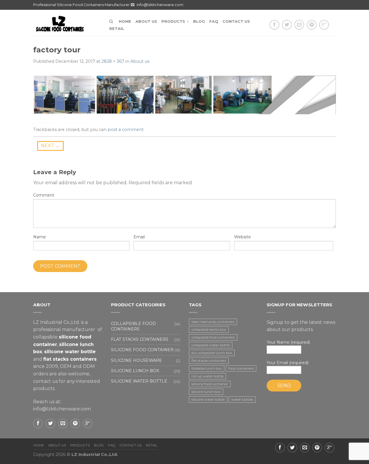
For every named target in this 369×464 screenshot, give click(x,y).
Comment (43, 195)
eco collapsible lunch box (211, 353)
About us (146, 21)
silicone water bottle (208, 399)
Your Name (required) (288, 342)
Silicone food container (142, 349)
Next (50, 145)
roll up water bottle (207, 376)
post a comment (126, 129)
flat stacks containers (208, 360)
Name (39, 236)
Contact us (236, 21)
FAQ (213, 21)
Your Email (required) (287, 362)
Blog (199, 21)
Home (125, 21)
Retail (116, 28)
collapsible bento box (208, 329)
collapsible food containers (213, 337)
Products (173, 21)
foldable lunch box (206, 368)
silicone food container (209, 384)
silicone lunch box (206, 391)
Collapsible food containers (133, 326)
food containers (241, 368)
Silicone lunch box (135, 370)
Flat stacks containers (139, 339)
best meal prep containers (212, 322)
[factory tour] (184, 94)
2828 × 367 (112, 61)
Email (139, 236)
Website (242, 236)
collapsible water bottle (210, 345)
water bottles (242, 399)
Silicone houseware (136, 360)
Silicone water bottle (139, 381)
